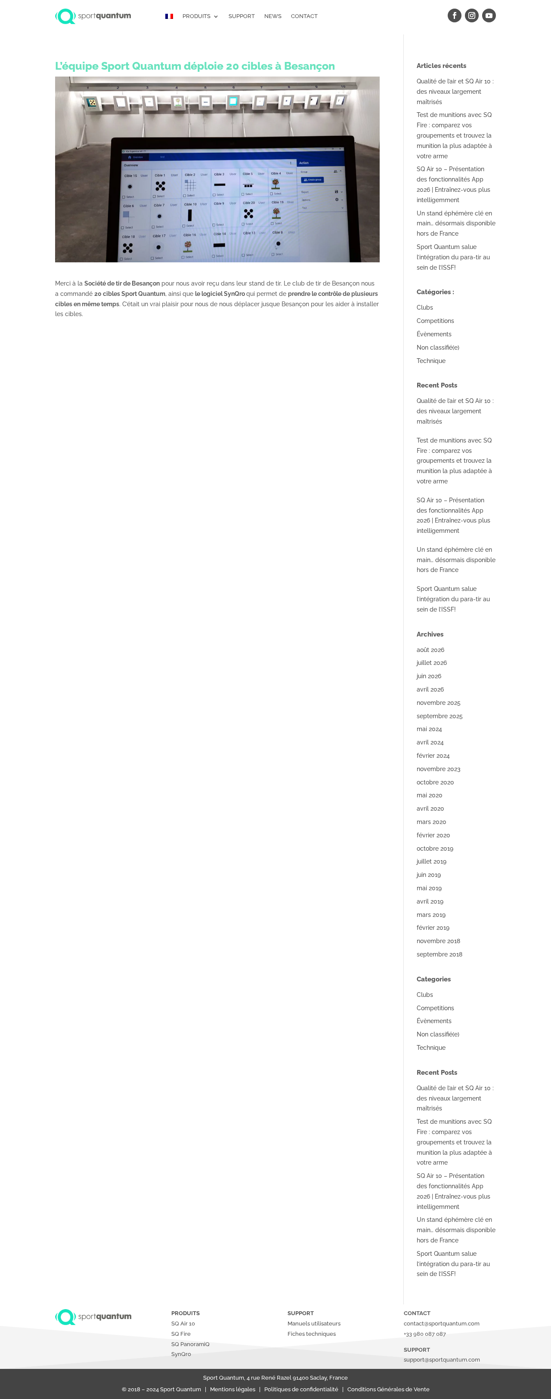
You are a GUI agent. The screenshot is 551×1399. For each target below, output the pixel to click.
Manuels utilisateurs (314, 1323)
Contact (304, 16)
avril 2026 (430, 689)
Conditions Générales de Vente (388, 1389)
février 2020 (433, 835)
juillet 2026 (432, 662)
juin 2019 (429, 874)
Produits (196, 16)
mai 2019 (429, 888)
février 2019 (433, 927)
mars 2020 (431, 821)
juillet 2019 (431, 861)
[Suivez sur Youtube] (489, 15)
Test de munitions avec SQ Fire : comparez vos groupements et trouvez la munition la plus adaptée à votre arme (454, 135)
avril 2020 (430, 808)
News (273, 16)
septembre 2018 (439, 954)
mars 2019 (431, 914)
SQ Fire (181, 1334)
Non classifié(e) (438, 347)
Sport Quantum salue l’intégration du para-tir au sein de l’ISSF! (453, 257)
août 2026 (430, 649)
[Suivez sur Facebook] (454, 15)
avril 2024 (430, 742)
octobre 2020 (435, 782)
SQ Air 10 (183, 1323)
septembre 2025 (440, 716)
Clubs (425, 307)
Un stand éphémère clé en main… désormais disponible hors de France (456, 223)
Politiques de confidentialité (303, 1389)
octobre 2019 (435, 848)
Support (242, 16)
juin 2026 (429, 676)
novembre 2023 (439, 769)
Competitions (435, 320)
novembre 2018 (438, 941)
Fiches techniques (312, 1334)
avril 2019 (430, 901)
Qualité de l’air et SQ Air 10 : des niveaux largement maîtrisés (455, 91)
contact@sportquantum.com (442, 1323)
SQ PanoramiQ (190, 1344)
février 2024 (433, 755)
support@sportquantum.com (442, 1359)
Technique (431, 360)
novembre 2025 (439, 702)
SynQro (181, 1354)
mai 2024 (429, 729)
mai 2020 (430, 795)
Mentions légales (234, 1389)
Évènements (434, 334)
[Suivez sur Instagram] (472, 15)
